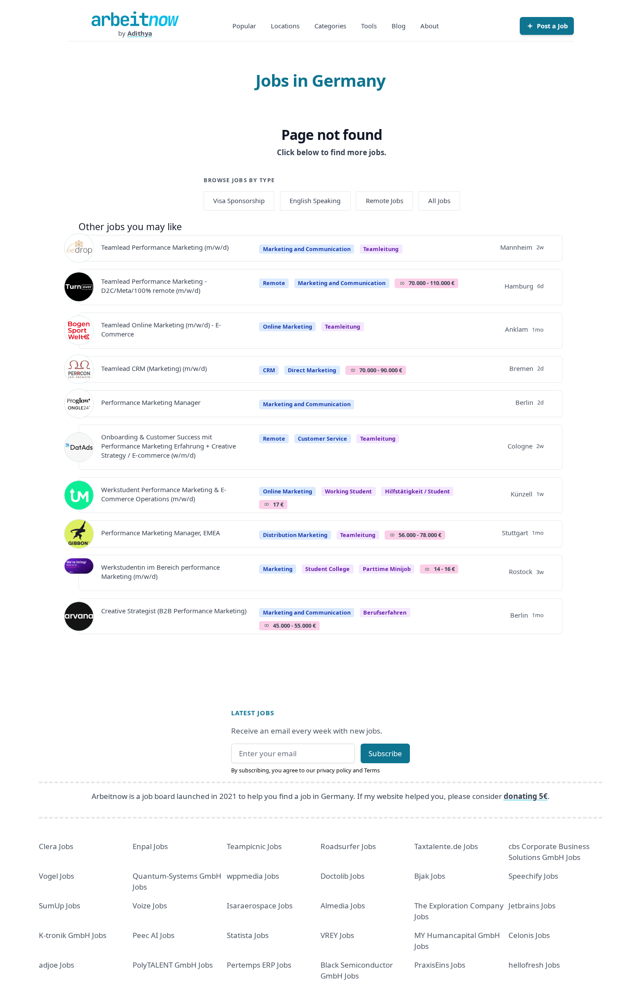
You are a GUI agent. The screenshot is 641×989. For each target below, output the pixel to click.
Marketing (278, 569)
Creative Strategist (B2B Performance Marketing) (173, 610)
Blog (399, 25)
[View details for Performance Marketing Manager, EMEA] (79, 534)
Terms (372, 770)
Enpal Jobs (150, 846)
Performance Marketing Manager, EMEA (160, 532)
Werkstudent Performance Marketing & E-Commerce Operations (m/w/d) (163, 494)
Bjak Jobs (429, 876)
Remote (274, 283)
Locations (285, 25)
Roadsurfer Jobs (348, 846)
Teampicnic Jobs (254, 846)
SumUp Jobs (59, 906)
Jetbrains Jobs (532, 906)
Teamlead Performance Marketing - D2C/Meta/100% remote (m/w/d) (154, 286)
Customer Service (322, 438)
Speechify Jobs (533, 876)
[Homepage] (135, 18)
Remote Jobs (384, 200)
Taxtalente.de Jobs (446, 846)
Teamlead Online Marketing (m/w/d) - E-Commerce (161, 329)
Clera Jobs (56, 846)
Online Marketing (287, 326)
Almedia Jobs (342, 906)
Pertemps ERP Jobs (259, 965)
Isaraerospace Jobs (260, 906)
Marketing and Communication (307, 249)
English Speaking (315, 200)
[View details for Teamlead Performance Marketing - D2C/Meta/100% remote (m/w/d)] (79, 287)
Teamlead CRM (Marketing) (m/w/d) (154, 368)
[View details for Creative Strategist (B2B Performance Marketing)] (79, 616)
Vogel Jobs (56, 876)
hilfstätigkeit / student (417, 491)
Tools (369, 25)
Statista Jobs (248, 935)
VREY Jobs (337, 935)
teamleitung (381, 249)
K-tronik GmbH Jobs (72, 935)
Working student (348, 491)
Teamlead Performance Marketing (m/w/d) (164, 247)
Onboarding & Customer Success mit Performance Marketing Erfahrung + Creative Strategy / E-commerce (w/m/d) (168, 446)
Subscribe (385, 753)
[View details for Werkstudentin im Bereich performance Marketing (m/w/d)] (79, 573)
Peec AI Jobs (153, 935)
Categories (330, 25)
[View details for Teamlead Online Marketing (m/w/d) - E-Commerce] (79, 330)
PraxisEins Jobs (439, 965)
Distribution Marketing (295, 535)
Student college (327, 569)
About (429, 25)
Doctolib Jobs (342, 876)
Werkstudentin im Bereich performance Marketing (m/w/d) (160, 572)
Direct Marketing (312, 370)
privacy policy (334, 770)
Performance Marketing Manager (151, 402)
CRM (269, 370)
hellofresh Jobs (534, 965)
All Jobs (439, 200)
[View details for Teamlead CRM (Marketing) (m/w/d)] (79, 369)
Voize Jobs (150, 906)
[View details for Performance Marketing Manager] (79, 403)
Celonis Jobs (529, 935)
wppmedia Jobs (253, 876)
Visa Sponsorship (239, 200)
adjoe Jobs (56, 965)
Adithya (139, 33)
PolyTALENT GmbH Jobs (173, 965)
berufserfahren (384, 612)
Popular (244, 25)
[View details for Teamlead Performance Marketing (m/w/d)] (79, 248)
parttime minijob (387, 569)
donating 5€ (526, 796)
